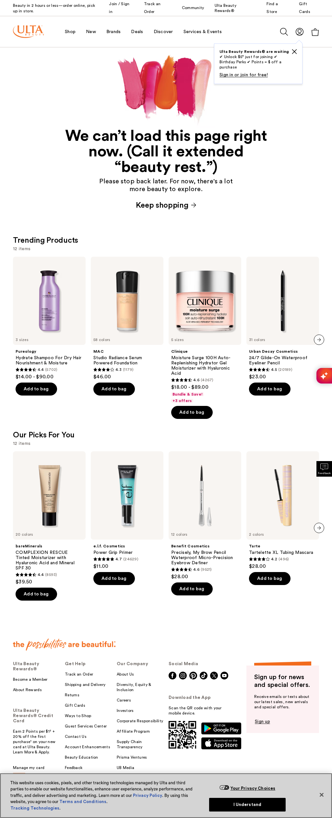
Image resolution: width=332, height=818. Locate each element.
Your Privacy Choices (253, 788)
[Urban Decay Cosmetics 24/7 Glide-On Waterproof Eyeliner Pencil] (282, 318)
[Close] (321, 794)
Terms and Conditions (82, 802)
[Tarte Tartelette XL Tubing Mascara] (282, 510)
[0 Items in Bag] (315, 32)
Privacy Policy (147, 795)
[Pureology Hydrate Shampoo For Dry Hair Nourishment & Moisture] (49, 318)
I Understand (247, 804)
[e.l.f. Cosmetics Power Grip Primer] (127, 510)
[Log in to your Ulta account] (299, 31)
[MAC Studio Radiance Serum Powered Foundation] (127, 318)
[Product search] (284, 32)
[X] (294, 51)
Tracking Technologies (34, 808)
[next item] (319, 340)
